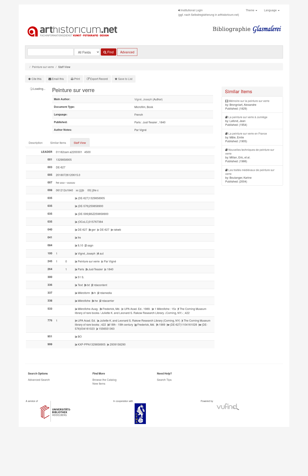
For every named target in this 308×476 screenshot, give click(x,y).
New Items (98, 383)
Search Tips (164, 379)
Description (36, 142)
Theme (250, 10)
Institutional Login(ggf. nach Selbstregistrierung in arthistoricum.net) (208, 12)
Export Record (99, 79)
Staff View (80, 142)
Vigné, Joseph (143, 99)
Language (270, 10)
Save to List (125, 79)
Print (77, 79)
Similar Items (58, 142)
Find (110, 52)
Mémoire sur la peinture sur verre (249, 101)
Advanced (127, 52)
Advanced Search (39, 379)
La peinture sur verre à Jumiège (247, 117)
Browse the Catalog (104, 379)
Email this (58, 79)
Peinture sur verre (43, 67)
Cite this (36, 79)
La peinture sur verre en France (247, 133)
